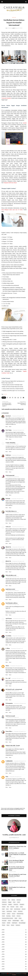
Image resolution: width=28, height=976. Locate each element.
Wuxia (8, 925)
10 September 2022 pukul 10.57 (13, 512)
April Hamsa (9, 618)
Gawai (21, 906)
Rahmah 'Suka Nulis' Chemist (13, 745)
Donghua (10, 904)
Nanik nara (8, 455)
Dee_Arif (8, 678)
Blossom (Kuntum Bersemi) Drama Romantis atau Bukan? (17, 875)
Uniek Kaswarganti (10, 716)
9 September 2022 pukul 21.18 (12, 444)
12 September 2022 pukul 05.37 (13, 747)
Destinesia (4, 904)
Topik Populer (14, 922)
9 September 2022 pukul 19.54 (18, 430)
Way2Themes (12, 973)
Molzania (8, 498)
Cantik (18, 902)
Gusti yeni (8, 526)
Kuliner (3, 913)
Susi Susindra (9, 28)
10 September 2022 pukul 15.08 (18, 547)
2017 (14, 951)
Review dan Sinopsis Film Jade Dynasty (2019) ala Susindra (16, 861)
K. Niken (8, 648)
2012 (14, 964)
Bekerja (13, 899)
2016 (14, 954)
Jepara (3, 911)
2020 (14, 944)
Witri (7, 776)
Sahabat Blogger (16, 920)
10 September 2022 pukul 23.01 (20, 703)
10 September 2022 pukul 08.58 (13, 476)
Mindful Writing (20, 913)
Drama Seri (16, 904)
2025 (14, 932)
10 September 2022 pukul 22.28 (16, 665)
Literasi (13, 913)
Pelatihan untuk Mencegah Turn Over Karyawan (13, 390)
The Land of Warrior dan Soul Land (17, 881)
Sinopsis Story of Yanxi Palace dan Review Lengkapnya (17, 847)
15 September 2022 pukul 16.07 (15, 776)
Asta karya (4, 899)
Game (17, 906)
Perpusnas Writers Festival (7, 918)
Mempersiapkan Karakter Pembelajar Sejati (12, 384)
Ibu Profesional (17, 909)
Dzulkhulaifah (9, 761)
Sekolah (5, 394)
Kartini (15, 911)
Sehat (22, 920)
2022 (14, 939)
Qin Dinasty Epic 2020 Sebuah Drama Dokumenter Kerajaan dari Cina (17, 854)
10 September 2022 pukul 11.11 (18, 526)
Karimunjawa (9, 911)
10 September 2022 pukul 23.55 (13, 717)
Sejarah (3, 922)
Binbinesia (4, 902)
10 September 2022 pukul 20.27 (18, 635)
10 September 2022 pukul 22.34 (13, 690)
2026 (14, 929)
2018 (14, 949)
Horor (7, 909)
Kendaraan (20, 911)
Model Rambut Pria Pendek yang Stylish (17, 888)
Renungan (4, 920)
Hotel (11, 909)
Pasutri (13, 915)
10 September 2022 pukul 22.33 (17, 678)
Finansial (12, 906)
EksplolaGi (22, 904)
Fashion (3, 906)
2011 (14, 966)
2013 (14, 961)
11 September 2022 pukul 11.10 (19, 731)
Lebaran (8, 913)
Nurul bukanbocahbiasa (11, 603)
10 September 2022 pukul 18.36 (13, 604)
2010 (14, 968)
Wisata (3, 925)
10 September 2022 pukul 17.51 (13, 576)
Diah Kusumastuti (10, 475)
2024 (14, 934)
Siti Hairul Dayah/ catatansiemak (14, 689)
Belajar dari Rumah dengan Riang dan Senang (12, 386)
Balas (7, 426)
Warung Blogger (22, 922)
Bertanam (19, 899)
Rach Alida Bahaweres (11, 511)
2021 (14, 942)
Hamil (3, 909)
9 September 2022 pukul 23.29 (18, 455)
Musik (3, 915)
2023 (14, 937)
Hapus (10, 426)
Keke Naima (8, 430)
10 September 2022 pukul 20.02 (19, 618)
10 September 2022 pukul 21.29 (17, 648)
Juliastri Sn (8, 547)
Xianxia (12, 925)
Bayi (9, 899)
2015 (14, 956)
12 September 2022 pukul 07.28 (20, 761)
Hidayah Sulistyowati (11, 575)
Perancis (18, 915)
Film (8, 906)
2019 (14, 946)
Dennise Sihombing (10, 442)
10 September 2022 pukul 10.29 (17, 498)
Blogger (9, 902)
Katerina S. (8, 416)
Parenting (8, 915)
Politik (16, 918)
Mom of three (9, 731)
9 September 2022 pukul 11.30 (18, 416)
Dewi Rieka (8, 635)
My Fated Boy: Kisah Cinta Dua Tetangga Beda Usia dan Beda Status (16, 868)
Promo (20, 918)
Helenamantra (9, 703)
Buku (14, 902)
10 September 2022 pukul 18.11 (13, 590)
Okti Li (7, 665)
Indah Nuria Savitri (10, 589)
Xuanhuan (18, 925)
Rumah (9, 920)
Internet (23, 909)
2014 (14, 959)
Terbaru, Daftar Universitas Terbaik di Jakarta (12, 388)
